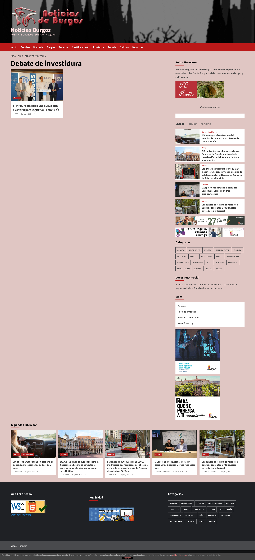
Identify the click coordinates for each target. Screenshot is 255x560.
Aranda (112, 47)
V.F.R (16, 114)
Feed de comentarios (189, 317)
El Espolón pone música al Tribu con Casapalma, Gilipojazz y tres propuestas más (219, 190)
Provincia (98, 47)
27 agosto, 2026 (178, 472)
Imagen (23, 545)
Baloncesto (194, 250)
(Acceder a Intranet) (21, 514)
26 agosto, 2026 (225, 472)
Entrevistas (206, 256)
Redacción (18, 472)
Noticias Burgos (31, 30)
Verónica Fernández (163, 472)
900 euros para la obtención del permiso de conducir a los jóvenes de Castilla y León (220, 138)
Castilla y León (80, 47)
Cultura (124, 47)
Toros (209, 269)
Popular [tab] (192, 124)
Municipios (198, 262)
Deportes (137, 47)
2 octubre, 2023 (26, 114)
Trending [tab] (205, 124)
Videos (219, 269)
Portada (38, 47)
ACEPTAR (127, 558)
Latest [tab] (179, 124)
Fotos (219, 256)
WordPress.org (185, 323)
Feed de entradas (187, 311)
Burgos (51, 47)
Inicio (14, 47)
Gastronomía (233, 256)
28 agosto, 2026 (30, 472)
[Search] (243, 47)
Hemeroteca (183, 262)
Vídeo (14, 545)
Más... (209, 262)
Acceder (182, 306)
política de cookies (179, 555)
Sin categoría (183, 269)
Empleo (25, 47)
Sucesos (63, 47)
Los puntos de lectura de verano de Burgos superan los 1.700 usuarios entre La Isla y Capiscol (220, 207)
